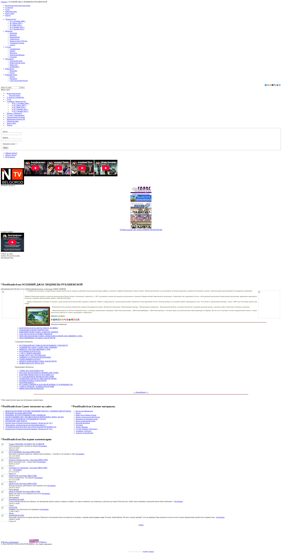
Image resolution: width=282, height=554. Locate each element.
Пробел (12, 51)
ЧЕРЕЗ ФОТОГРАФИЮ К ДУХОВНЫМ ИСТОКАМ (25, 419)
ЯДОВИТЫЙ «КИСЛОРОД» (16, 421)
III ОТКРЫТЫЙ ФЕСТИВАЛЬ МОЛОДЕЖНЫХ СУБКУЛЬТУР (43, 345)
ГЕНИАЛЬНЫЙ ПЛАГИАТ (30, 359)
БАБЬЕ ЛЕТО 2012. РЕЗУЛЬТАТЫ (32, 355)
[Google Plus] (277, 85)
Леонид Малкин (82, 427)
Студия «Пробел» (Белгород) (86, 429)
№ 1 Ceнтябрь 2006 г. (18, 21)
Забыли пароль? (11, 153)
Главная (4, 2)
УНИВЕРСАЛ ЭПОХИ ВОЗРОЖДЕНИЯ (35, 357)
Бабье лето (14, 65)
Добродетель (14, 39)
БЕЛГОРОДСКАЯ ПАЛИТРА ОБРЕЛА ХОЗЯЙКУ (38, 328)
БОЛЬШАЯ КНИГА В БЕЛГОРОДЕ (33, 381)
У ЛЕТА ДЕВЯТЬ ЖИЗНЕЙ (30, 353)
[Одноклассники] (270, 85)
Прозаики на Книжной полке (87, 419)
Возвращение (15, 37)
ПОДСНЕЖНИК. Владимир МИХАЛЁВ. (24, 452)
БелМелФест (14, 67)
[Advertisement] (12, 270)
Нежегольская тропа (17, 63)
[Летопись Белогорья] (141, 193)
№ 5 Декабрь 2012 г (17, 29)
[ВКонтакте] (266, 85)
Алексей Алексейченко (84, 433)
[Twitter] (268, 85)
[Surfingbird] (279, 85)
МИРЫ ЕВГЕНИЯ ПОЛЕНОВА (31, 388)
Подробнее (43, 446)
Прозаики (13, 71)
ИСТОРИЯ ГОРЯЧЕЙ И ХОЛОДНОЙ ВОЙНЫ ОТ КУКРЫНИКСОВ (46, 385)
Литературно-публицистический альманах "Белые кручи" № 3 (28, 423)
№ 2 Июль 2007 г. (16, 23)
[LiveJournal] (275, 85)
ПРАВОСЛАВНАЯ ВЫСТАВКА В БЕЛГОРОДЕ (38, 361)
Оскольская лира (16, 61)
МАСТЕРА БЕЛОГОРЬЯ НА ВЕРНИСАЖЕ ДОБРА (39, 373)
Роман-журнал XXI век (18, 41)
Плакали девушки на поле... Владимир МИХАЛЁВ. (28, 460)
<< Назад (137, 392)
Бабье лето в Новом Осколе (86, 415)
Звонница (13, 33)
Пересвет (13, 35)
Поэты (12, 73)
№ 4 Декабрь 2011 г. (17, 27)
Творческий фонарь (17, 55)
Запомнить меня (9, 144)
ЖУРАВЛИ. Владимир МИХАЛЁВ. (18, 413)
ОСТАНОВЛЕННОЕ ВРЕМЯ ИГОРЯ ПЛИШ (36, 377)
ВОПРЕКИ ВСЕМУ (16, 499)
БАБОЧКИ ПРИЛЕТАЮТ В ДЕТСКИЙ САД (36, 375)
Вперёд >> (144, 392)
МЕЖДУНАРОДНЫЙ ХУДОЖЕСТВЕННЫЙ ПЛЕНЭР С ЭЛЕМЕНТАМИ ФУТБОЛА (38, 411)
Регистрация (10, 157)
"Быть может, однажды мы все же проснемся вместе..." (26, 425)
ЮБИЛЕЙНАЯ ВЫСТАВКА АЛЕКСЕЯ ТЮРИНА (38, 332)
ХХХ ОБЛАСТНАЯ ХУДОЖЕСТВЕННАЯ (35, 334)
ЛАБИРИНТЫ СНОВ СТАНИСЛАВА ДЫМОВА (38, 347)
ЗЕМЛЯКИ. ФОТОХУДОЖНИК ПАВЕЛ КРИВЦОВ (25, 415)
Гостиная (13, 57)
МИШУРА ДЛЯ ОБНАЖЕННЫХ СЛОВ (34, 349)
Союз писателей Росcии (19, 81)
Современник (15, 49)
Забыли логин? (11, 155)
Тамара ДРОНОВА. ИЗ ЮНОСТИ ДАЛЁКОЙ (26, 444)
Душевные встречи (17, 43)
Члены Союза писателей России (88, 417)
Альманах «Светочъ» (84, 431)
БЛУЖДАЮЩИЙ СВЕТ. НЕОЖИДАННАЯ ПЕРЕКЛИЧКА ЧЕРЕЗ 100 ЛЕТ (34, 417)
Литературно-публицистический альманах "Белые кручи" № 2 (28, 429)
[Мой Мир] (273, 85)
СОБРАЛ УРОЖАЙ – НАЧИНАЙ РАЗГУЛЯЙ (36, 386)
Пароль (5, 138)
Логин (5, 132)
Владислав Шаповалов (84, 411)
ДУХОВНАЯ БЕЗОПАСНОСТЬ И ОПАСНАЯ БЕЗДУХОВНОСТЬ (30, 427)
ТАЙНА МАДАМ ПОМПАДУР (31, 371)
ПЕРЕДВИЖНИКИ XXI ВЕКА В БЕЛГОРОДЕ (37, 338)
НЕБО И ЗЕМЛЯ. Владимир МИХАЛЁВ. (24, 491)
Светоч (12, 45)
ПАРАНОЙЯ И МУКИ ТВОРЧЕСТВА (34, 330)
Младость (13, 53)
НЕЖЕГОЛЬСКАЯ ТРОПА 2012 (31, 363)
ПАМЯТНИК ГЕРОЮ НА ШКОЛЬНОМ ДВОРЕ (38, 379)
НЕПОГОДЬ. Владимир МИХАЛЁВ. (23, 476)
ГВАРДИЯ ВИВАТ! (26, 383)
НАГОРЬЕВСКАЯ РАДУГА (30, 351)
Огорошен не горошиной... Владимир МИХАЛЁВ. (28, 468)
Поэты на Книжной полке (85, 421)
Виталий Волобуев (83, 423)
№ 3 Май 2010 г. (16, 25)
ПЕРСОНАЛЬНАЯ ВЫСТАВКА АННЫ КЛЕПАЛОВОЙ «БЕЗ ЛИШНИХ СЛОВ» (51, 336)
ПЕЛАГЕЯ (13, 507)
